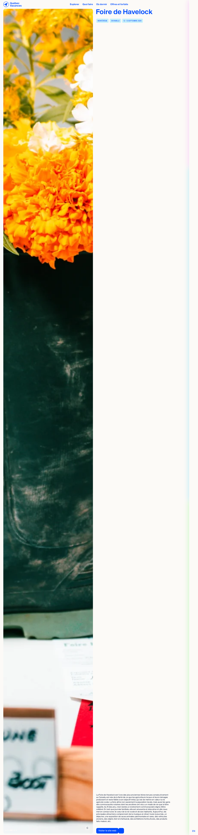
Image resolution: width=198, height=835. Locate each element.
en (193, 831)
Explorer (74, 4)
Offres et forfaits (119, 4)
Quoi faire (87, 4)
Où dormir (101, 4)
